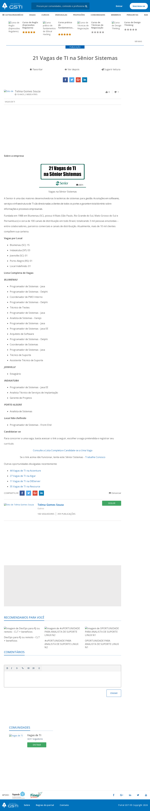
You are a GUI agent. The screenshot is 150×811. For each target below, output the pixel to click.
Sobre (27, 805)
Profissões (79, 14)
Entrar (119, 6)
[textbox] (62, 678)
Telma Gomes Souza (27, 91)
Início (20, 14)
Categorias (11, 14)
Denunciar (116, 493)
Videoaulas (61, 14)
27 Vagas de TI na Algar (23, 476)
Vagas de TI (10, 101)
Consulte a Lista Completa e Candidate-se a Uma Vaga (62, 450)
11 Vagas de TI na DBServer (25, 481)
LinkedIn (84, 79)
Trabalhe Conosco (95, 457)
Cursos (45, 14)
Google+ (78, 79)
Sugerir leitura (112, 69)
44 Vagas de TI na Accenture (25, 470)
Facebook (65, 79)
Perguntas (132, 14)
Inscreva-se (139, 6)
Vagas (32, 14)
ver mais (138, 41)
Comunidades (98, 14)
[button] (7, 668)
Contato (64, 805)
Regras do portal (45, 805)
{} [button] (39, 668)
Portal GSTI (12, 6)
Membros (116, 14)
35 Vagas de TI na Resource (25, 486)
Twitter (71, 79)
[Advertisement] (62, 129)
